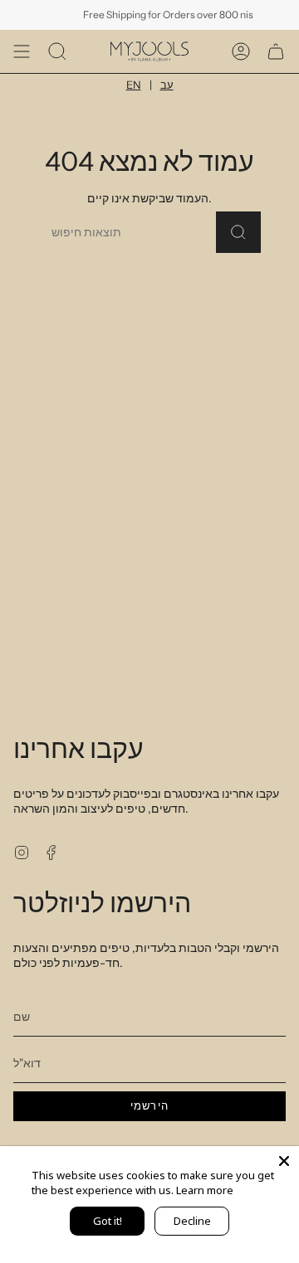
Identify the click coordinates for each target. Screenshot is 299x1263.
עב (167, 84)
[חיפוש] (238, 232)
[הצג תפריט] (21, 51)
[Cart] (275, 51)
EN (133, 84)
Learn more (204, 1190)
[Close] (284, 1161)
